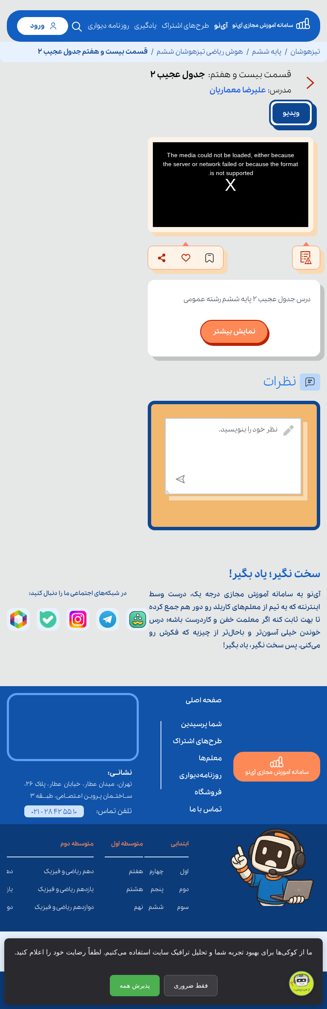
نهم (138, 907)
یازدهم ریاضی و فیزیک (87, 889)
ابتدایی (180, 843)
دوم (184, 889)
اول (184, 871)
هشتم (134, 889)
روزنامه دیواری (108, 26)
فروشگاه (208, 792)
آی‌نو (220, 26)
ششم (156, 907)
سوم (183, 907)
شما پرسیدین (201, 724)
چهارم (156, 871)
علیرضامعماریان (237, 90)
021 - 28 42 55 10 (54, 812)
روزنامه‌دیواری (200, 775)
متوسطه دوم (77, 843)
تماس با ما (205, 809)
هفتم (136, 871)
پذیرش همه (135, 985)
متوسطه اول (127, 843)
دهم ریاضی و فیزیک (87, 871)
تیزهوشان (305, 52)
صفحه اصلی (204, 700)
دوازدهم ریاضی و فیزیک (87, 907)
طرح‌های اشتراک (185, 26)
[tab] (291, 113)
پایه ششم (266, 52)
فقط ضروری (191, 985)
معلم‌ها (210, 758)
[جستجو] (77, 26)
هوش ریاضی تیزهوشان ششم (200, 52)
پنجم (157, 889)
